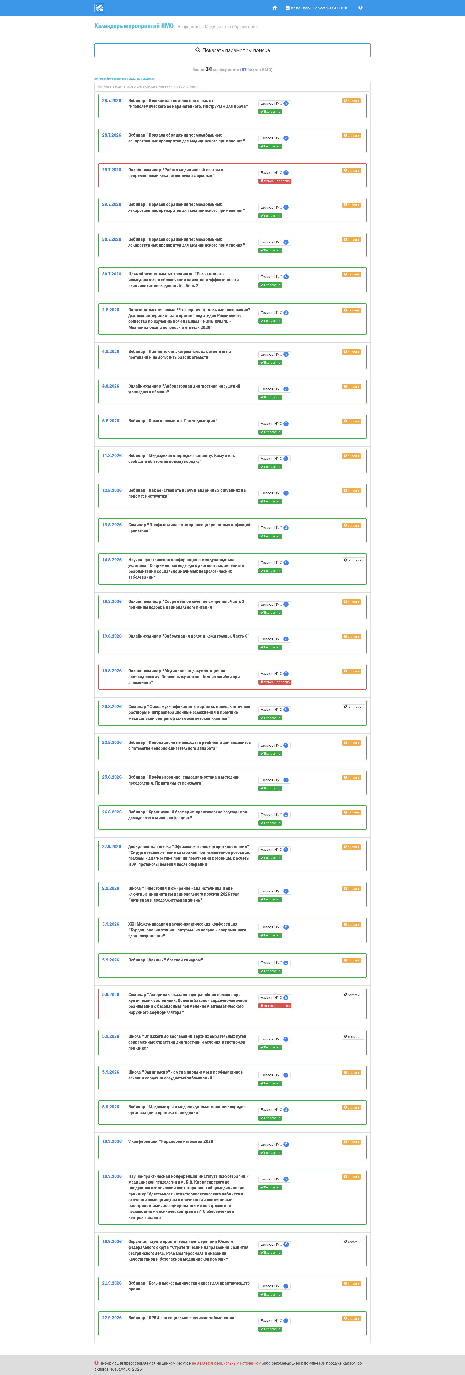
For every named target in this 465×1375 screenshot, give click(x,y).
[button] (362, 8)
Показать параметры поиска (235, 50)
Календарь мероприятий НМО (319, 8)
